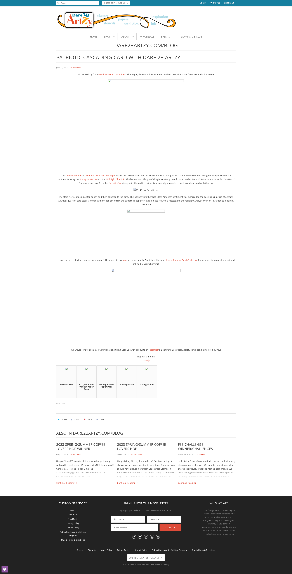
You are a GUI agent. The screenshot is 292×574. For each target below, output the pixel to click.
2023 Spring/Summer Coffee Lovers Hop (141, 446)
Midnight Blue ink (115, 179)
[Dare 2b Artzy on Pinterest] (146, 537)
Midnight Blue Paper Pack (106, 385)
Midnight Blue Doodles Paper (101, 175)
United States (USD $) (114, 3)
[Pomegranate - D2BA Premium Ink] (126, 369)
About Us (73, 514)
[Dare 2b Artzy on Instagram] (152, 537)
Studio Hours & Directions (73, 539)
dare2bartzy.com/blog (146, 45)
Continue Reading (65, 482)
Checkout (229, 3)
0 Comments (76, 67)
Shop (108, 36)
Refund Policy (73, 527)
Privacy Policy (73, 523)
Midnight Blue (146, 384)
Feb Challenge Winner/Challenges (195, 446)
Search (73, 510)
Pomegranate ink (88, 179)
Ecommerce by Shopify (159, 564)
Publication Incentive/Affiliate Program (169, 550)
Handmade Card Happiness (112, 74)
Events (166, 36)
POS (144, 564)
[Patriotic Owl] (66, 369)
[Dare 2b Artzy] (146, 20)
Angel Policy (73, 519)
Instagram (154, 349)
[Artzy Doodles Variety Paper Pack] (86, 369)
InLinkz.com (60, 403)
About (126, 36)
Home (93, 36)
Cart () (216, 3)
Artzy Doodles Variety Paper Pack (86, 387)
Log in (203, 3)
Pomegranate (74, 175)
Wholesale (147, 36)
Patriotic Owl (114, 183)
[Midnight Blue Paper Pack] (106, 369)
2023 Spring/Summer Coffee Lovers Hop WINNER (80, 446)
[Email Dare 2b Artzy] (158, 537)
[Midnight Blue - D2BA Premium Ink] (147, 369)
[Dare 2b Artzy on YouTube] (140, 537)
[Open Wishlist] (5, 569)
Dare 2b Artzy (135, 564)
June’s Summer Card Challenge (182, 260)
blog (124, 260)
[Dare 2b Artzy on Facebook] (134, 537)
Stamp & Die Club (191, 36)
